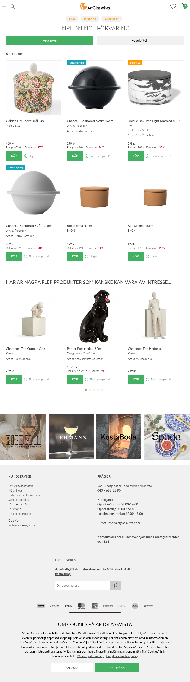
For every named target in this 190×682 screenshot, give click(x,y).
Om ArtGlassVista (20, 486)
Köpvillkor (15, 490)
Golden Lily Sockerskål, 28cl (25, 121)
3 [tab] (94, 393)
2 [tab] (90, 393)
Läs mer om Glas (19, 504)
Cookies (14, 520)
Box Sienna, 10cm (140, 225)
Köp (14, 156)
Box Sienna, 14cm (80, 225)
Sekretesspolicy (19, 500)
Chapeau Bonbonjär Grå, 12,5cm (29, 225)
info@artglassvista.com (124, 523)
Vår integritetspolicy (90, 656)
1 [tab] (86, 393)
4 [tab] (98, 393)
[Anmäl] (115, 585)
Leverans (14, 509)
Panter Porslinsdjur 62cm (85, 348)
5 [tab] (102, 393)
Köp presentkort (19, 513)
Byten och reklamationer (25, 495)
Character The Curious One (25, 348)
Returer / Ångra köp (22, 525)
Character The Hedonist (145, 348)
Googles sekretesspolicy (122, 656)
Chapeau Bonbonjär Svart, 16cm (90, 121)
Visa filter (49, 41)
